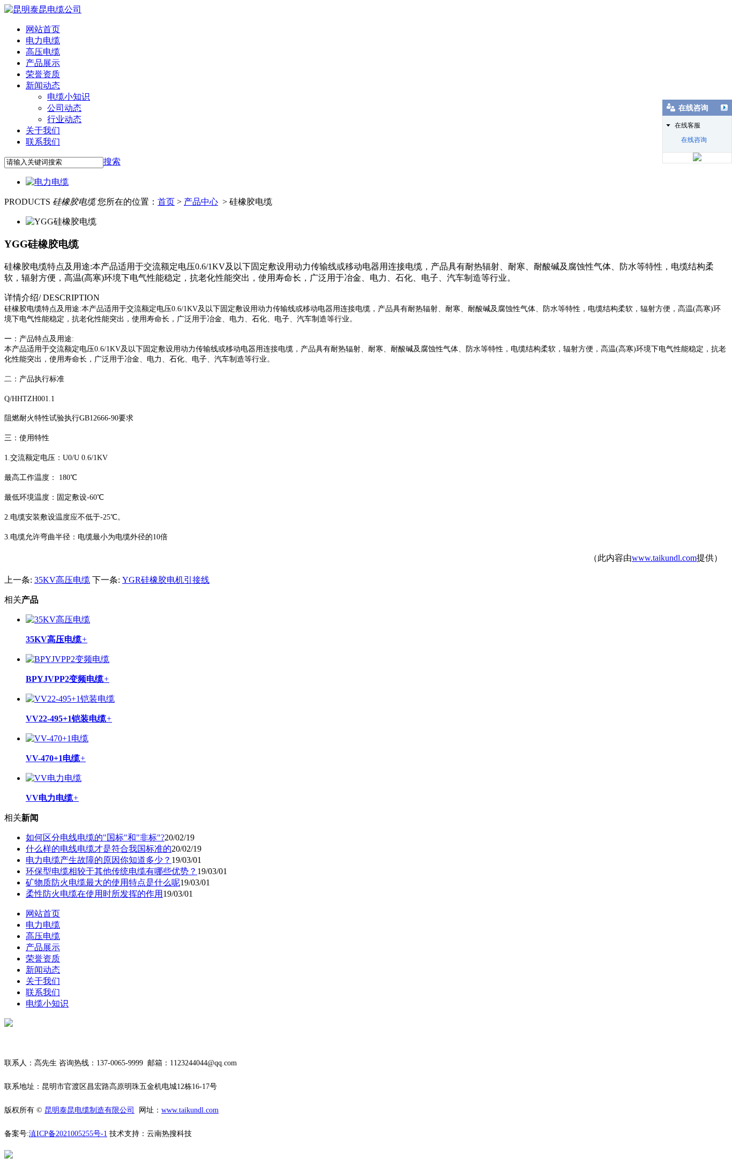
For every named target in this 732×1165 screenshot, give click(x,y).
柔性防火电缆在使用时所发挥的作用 (94, 893)
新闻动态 (43, 85)
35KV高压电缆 (62, 579)
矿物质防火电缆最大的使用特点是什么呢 (103, 882)
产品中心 (201, 201)
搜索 (112, 161)
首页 (166, 201)
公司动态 (64, 107)
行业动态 (64, 119)
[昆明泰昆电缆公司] (42, 9)
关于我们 (43, 130)
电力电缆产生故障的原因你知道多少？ (98, 860)
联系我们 (43, 141)
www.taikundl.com (664, 557)
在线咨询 (694, 140)
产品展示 (43, 62)
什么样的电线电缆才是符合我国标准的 (98, 848)
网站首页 (43, 29)
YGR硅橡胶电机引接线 (166, 579)
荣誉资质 (43, 74)
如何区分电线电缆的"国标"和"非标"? (95, 837)
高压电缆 (43, 51)
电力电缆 (43, 40)
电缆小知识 (68, 96)
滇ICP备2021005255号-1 (68, 1134)
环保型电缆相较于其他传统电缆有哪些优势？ (111, 871)
